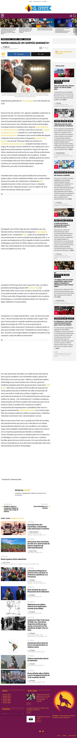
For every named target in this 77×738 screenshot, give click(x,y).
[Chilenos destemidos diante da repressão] (13, 662)
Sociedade (65, 81)
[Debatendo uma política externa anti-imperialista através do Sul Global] (13, 608)
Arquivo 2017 (7, 694)
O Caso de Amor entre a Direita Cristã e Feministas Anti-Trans (45, 29)
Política (69, 220)
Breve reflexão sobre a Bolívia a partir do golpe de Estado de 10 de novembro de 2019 (39, 675)
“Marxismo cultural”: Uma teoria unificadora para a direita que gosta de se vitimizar (25, 30)
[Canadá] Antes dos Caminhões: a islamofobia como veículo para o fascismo (38, 526)
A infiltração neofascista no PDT (43, 717)
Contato (44, 1)
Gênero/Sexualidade (61, 172)
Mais (64, 100)
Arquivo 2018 (7, 696)
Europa (57, 121)
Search (23, 714)
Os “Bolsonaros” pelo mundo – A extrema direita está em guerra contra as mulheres (63, 323)
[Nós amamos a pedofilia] (64, 164)
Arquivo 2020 (7, 699)
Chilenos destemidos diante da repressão (38, 659)
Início (30, 1)
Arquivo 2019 (7, 697)
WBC (41, 181)
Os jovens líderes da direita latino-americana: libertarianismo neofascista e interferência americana (63, 30)
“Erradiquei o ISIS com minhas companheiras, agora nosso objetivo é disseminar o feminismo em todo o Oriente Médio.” (8, 31)
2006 (4, 388)
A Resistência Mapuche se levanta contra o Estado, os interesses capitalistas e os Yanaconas (38, 574)
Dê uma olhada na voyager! (64, 52)
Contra (24, 235)
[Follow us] (70, 16)
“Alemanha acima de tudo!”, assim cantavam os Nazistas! (63, 125)
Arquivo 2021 (7, 701)
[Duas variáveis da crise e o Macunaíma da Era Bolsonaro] (13, 593)
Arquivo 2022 (7, 702)
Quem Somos (37, 1)
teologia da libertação (26, 410)
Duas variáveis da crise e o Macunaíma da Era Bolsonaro (38, 591)
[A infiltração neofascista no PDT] (31, 719)
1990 (48, 385)
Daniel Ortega (34, 288)
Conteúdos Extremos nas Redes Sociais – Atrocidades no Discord (38, 709)
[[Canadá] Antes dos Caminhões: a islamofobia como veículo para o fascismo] (13, 528)
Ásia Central (58, 275)
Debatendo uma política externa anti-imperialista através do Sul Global (37, 606)
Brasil (57, 220)
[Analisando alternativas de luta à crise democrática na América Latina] (13, 646)
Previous (1, 27)
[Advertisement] (25, 265)
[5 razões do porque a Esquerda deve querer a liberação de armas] (64, 212)
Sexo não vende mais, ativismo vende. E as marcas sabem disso (64, 87)
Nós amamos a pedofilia (62, 175)
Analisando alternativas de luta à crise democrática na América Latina (38, 645)
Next (76, 27)
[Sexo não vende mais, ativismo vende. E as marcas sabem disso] (64, 73)
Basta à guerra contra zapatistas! (13, 559)
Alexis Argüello (41, 232)
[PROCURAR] (74, 16)
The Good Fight (27, 101)
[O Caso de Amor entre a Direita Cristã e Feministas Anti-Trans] (45, 23)
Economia (57, 81)
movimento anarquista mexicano (13, 144)
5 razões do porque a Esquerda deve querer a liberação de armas (62, 225)
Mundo (70, 121)
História (64, 121)
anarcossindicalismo (8, 135)
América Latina (17, 518)
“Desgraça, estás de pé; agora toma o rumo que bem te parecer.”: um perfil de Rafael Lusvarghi (43, 698)
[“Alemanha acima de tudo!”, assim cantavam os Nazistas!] (64, 113)
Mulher (71, 172)
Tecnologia (58, 83)
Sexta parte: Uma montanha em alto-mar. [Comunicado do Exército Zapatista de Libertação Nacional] (39, 545)
